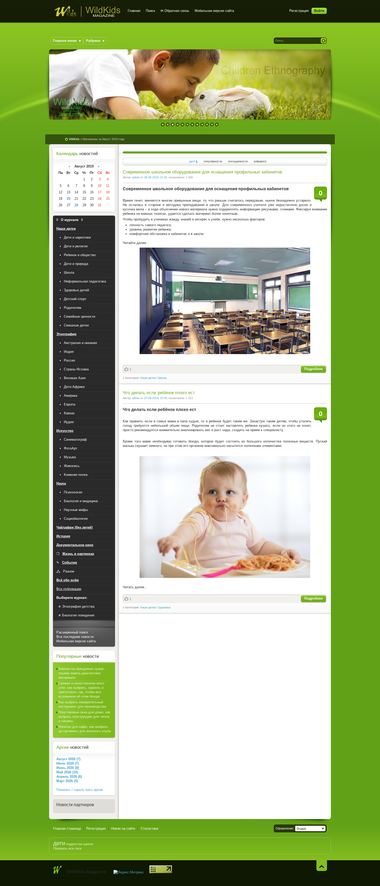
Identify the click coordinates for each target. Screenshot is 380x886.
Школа (162, 377)
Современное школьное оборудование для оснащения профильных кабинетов (202, 172)
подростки (74, 844)
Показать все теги (67, 848)
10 (207, 124)
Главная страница (67, 828)
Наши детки (148, 377)
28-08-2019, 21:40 (155, 177)
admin (136, 177)
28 (76, 205)
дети (59, 843)
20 (68, 199)
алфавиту (260, 161)
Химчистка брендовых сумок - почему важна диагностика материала (82, 673)
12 (217, 124)
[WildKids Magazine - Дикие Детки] (57, 869)
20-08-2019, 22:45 (155, 398)
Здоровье (164, 607)
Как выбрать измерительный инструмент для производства (82, 704)
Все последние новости (75, 637)
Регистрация (299, 11)
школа (88, 844)
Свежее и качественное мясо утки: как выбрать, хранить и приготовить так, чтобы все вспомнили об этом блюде (81, 689)
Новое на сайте (123, 828)
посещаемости (238, 161)
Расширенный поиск (72, 632)
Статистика (149, 828)
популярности (213, 161)
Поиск (150, 11)
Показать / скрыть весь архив (79, 790)
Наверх (321, 865)
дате (192, 161)
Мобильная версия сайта (214, 11)
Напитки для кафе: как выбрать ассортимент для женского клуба (84, 729)
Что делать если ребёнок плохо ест (159, 392)
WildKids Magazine (87, 11)
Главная (134, 11)
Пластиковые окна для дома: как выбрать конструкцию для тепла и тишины (84, 716)
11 (212, 124)
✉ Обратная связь (175, 11)
